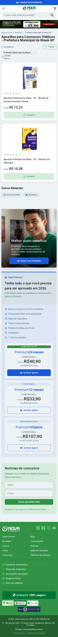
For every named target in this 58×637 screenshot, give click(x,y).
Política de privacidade (37, 509)
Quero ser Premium (31, 261)
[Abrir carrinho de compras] (55, 8)
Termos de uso (19, 633)
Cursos (5, 546)
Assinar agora (30, 372)
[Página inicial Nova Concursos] (11, 529)
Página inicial (6, 32)
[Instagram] (48, 528)
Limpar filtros (7, 57)
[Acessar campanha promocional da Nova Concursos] (29, 24)
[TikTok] (38, 528)
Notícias (34, 546)
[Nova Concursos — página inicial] (29, 8)
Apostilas (18, 32)
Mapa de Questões (39, 550)
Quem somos (8, 536)
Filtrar (51, 47)
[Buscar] (54, 15)
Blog (33, 536)
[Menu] (3, 8)
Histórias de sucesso (40, 555)
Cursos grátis (37, 541)
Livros (5, 550)
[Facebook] (43, 528)
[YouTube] (54, 528)
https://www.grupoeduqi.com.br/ (30, 629)
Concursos (7, 555)
